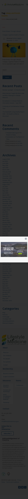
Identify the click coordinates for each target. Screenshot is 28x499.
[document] (14, 249)
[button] (25, 238)
